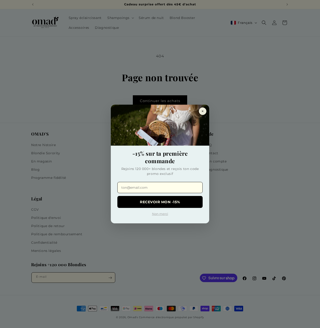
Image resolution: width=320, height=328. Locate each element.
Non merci (160, 214)
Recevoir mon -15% (160, 202)
